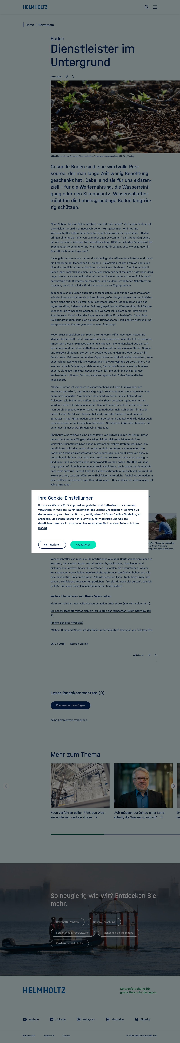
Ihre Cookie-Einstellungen (66, 498)
